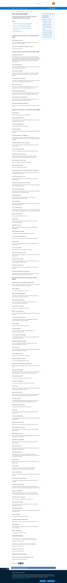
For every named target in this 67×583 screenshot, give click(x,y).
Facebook (51, 8)
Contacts (21, 8)
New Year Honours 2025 (47, 35)
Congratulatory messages (47, 27)
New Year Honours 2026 (47, 37)
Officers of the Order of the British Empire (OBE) (21, 25)
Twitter (49, 8)
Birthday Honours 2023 (47, 20)
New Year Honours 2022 (47, 30)
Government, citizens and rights (19, 11)
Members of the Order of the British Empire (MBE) (22, 26)
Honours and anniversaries (28, 11)
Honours (44, 29)
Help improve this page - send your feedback (20, 567)
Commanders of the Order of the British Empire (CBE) (22, 23)
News (17, 8)
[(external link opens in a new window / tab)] (19, 563)
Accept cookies (51, 581)
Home (13, 8)
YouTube (52, 8)
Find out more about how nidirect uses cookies (20, 578)
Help (26, 8)
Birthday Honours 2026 (47, 25)
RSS (54, 8)
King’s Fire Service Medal (17, 31)
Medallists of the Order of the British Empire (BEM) (22, 28)
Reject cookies (42, 581)
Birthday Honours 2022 (47, 19)
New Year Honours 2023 (47, 32)
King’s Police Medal (16, 29)
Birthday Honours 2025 (47, 24)
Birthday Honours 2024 (47, 22)
